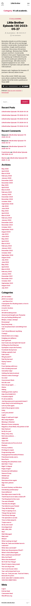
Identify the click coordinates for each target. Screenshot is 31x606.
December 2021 (7, 276)
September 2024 (7, 204)
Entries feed (6, 591)
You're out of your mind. (10, 569)
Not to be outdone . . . (9, 436)
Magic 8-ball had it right (10, 417)
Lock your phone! (7, 412)
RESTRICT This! (7, 464)
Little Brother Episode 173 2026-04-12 (15, 122)
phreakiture (12, 33)
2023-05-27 (22, 33)
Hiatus (4, 387)
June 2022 (5, 262)
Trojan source (6, 522)
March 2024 (6, 215)
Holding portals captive (10, 392)
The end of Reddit (8, 501)
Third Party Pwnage (8, 515)
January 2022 (6, 274)
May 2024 (5, 211)
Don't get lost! (6, 340)
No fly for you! (6, 431)
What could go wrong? (9, 541)
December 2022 (7, 250)
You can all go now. (8, 566)
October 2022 (6, 253)
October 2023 (6, 227)
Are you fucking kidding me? (11, 317)
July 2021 (5, 288)
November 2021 (7, 278)
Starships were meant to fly (11, 494)
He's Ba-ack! (6, 382)
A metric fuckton (7, 308)
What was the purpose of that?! (12, 550)
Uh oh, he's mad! (7, 525)
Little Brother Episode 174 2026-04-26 (15, 119)
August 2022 (6, 257)
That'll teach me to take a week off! (13, 497)
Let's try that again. (8, 405)
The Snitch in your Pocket (10, 506)
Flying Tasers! (6, 361)
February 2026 (7, 176)
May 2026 (5, 169)
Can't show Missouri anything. (12, 331)
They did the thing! (8, 508)
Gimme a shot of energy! (10, 375)
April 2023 (5, 241)
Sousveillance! (7, 492)
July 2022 (5, 260)
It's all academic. (15, 18)
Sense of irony (6, 473)
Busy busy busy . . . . (8, 324)
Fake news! (5, 354)
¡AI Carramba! (6, 296)
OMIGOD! (5, 438)
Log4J (4, 415)
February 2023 (7, 246)
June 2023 (5, 236)
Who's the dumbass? (9, 559)
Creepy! (4, 333)
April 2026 (5, 171)
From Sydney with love (9, 366)
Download (5, 92)
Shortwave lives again (9, 480)
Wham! (4, 539)
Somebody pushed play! (10, 489)
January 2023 (6, 248)
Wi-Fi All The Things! (9, 562)
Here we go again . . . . (9, 385)
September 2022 (7, 255)
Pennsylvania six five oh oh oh (12, 443)
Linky (3, 410)
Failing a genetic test (9, 352)
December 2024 (7, 197)
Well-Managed (7, 534)
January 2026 (6, 178)
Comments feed (7, 593)
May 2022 (5, 264)
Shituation (5, 478)
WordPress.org (7, 596)
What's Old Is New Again (10, 552)
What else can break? (9, 548)
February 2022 (7, 271)
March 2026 (6, 173)
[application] (15, 86)
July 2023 (5, 234)
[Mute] (23, 86)
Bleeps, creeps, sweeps (10, 320)
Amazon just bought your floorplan (13, 315)
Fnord (4, 364)
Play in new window (14, 91)
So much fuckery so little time (12, 487)
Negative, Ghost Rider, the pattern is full (15, 426)
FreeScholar (6, 152)
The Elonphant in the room (11, 499)
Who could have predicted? (11, 555)
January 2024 (6, 220)
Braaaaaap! (6, 322)
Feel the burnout (7, 359)
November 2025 (7, 183)
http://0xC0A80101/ (9, 394)
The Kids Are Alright (8, 504)
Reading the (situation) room (11, 461)
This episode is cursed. (9, 518)
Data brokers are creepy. (10, 336)
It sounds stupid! (7, 396)
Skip (3, 485)
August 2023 (6, 232)
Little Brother (15, 3)
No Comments (17, 35)
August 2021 (6, 285)
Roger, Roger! (6, 468)
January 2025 (6, 194)
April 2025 (5, 187)
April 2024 (5, 213)
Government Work (8, 380)
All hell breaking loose (9, 313)
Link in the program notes (10, 408)
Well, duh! (5, 536)
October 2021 (6, 281)
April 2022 (5, 267)
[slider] (26, 86)
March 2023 (6, 243)
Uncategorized (7, 527)
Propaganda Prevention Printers (13, 454)
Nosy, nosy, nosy (7, 433)
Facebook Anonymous (9, 350)
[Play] (3, 86)
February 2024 (7, 218)
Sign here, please (7, 482)
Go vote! (4, 378)
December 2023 (7, 222)
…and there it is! (7, 301)
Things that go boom (9, 513)
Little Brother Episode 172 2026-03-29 (15, 126)
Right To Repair (7, 466)
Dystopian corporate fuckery (12, 347)
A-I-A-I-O (5, 310)
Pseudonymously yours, (10, 457)
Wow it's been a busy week (11, 564)
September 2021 (7, 283)
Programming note (8, 452)
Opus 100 (5, 440)
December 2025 (7, 180)
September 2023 (7, 229)
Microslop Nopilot (8, 419)
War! (3, 532)
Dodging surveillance (9, 338)
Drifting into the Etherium (10, 345)
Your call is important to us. (11, 571)
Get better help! (7, 371)
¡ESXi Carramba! (7, 299)
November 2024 (7, 199)
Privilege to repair (8, 450)
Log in (4, 589)
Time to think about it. (9, 520)
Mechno (4, 158)
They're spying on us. (9, 511)
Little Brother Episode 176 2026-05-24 (15, 111)
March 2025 (6, 190)
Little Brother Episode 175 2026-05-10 (15, 115)
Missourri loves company (10, 424)
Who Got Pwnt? (7, 557)
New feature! (6, 429)
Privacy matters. (7, 447)
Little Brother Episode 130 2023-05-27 (15, 26)
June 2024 (5, 208)
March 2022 (6, 269)
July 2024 (5, 206)
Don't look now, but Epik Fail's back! (13, 343)
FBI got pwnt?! (6, 357)
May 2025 (5, 185)
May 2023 (5, 239)
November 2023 (7, 225)
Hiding (4, 389)
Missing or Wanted (8, 422)
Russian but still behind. (10, 471)
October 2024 (6, 201)
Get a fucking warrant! (9, 368)
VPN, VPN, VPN (6, 529)
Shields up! (5, 475)
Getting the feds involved (10, 373)
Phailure (4, 445)
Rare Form (5, 459)
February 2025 (7, 192)
